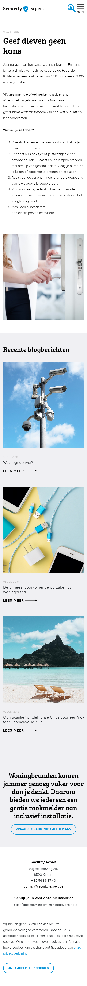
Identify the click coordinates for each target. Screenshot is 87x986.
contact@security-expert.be (43, 887)
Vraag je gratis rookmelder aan (43, 829)
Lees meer (14, 471)
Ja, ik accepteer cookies (28, 968)
